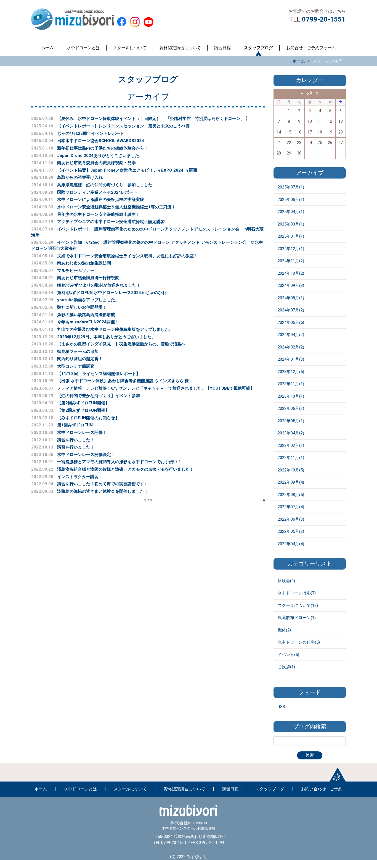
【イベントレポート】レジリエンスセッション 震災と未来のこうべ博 (123, 126)
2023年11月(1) (291, 383)
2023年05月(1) (291, 420)
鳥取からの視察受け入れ (80, 177)
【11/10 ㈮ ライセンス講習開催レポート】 (98, 373)
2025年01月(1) (291, 236)
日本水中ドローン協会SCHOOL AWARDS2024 (100, 140)
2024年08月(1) (291, 297)
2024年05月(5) (291, 322)
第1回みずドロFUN (75, 425)
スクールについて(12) (298, 605)
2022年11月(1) (291, 457)
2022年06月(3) (291, 519)
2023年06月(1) (291, 408)
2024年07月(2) (291, 310)
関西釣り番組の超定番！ (80, 358)
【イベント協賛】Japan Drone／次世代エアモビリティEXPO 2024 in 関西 (127, 170)
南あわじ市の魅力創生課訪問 (84, 263)
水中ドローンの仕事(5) (299, 642)
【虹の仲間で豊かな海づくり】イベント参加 (98, 395)
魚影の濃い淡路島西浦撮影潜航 (86, 314)
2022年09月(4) (291, 482)
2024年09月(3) (291, 285)
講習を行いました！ (75, 439)
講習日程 (222, 47)
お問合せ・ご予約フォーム (311, 47)
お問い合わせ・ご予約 (322, 788)
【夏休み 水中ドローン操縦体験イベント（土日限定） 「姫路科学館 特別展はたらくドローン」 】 (153, 118)
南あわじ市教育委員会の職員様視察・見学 (96, 162)
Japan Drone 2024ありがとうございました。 (100, 155)
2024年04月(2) (291, 334)
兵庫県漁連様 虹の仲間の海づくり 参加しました (104, 184)
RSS (281, 706)
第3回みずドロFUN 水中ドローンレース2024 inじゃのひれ (111, 292)
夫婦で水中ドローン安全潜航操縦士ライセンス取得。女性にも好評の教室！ (127, 255)
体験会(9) (286, 580)
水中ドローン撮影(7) (297, 593)
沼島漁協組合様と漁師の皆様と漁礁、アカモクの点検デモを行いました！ (125, 469)
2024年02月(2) (291, 347)
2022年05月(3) (291, 531)
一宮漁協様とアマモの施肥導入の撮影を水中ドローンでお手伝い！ (119, 461)
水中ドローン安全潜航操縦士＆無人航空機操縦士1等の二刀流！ (116, 206)
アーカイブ (309, 173)
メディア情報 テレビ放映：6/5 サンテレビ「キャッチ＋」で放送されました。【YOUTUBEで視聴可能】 (157, 388)
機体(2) (284, 630)
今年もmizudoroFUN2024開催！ (88, 321)
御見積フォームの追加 (78, 351)
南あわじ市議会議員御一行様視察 (88, 277)
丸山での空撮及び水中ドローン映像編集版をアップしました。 (115, 329)
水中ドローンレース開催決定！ (86, 454)
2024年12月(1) (291, 248)
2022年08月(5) (291, 494)
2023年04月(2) (291, 433)
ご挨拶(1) (286, 666)
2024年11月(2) (291, 260)
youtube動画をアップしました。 (88, 299)
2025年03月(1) (291, 224)
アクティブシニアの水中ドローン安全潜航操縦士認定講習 (111, 221)
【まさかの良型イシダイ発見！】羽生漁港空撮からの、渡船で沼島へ (121, 344)
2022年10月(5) (291, 470)
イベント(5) (288, 654)
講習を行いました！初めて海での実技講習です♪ (101, 483)
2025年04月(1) (291, 211)
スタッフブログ (258, 47)
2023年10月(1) (291, 396)
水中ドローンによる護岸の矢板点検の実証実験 (100, 199)
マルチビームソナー (75, 270)
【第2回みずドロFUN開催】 (83, 402)
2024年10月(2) (291, 273)
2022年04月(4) (291, 543)
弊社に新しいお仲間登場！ (82, 307)
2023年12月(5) (291, 371)
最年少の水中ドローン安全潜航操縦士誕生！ (98, 214)
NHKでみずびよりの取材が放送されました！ (98, 285)
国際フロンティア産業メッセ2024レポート (97, 192)
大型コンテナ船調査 (75, 366)
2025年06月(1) (291, 199)
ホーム (47, 47)
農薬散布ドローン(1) (297, 617)
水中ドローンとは (83, 47)
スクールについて (129, 47)
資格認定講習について (180, 47)
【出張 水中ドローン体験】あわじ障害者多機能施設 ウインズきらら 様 (125, 380)
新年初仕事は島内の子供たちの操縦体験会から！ (102, 148)
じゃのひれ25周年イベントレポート (90, 133)
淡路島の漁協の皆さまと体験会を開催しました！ (102, 491)
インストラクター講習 (78, 476)
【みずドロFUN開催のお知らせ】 (88, 417)
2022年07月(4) (291, 506)
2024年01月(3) (291, 359)
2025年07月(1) (291, 187)
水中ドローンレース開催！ (82, 432)
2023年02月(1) (291, 445)
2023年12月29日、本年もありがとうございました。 (106, 336)
